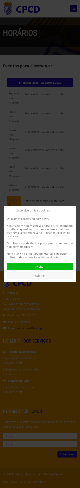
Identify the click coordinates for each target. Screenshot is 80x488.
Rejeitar (40, 275)
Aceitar (40, 266)
